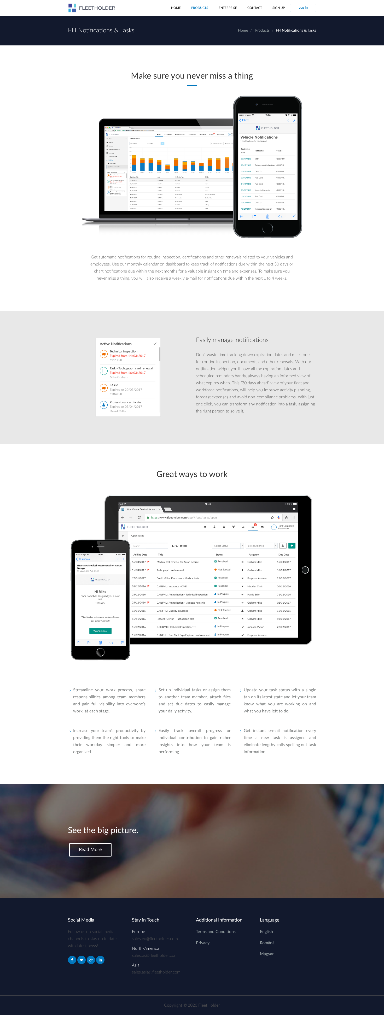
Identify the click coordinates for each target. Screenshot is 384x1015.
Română (267, 943)
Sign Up (278, 7)
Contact (254, 7)
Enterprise (228, 7)
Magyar (267, 954)
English (266, 932)
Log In (303, 7)
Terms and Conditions (216, 932)
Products (199, 7)
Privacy (203, 943)
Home (176, 7)
